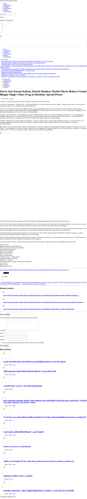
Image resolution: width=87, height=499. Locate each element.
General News (7, 11)
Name (2, 333)
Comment (3, 330)
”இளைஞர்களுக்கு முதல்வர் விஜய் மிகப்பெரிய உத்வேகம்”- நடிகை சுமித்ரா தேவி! (23, 63)
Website (2, 339)
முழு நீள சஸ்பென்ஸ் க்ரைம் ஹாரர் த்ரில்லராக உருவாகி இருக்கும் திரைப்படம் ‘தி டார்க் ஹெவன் (27, 61)
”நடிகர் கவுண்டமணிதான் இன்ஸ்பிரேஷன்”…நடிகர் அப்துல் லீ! (18, 70)
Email (2, 336)
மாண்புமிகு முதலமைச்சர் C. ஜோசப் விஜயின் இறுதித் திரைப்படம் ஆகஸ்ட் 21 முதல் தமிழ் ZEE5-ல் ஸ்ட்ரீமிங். (30, 76)
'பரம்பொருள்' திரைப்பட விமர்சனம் (34, 284)
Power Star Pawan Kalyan (61, 270)
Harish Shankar (4, 270)
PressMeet (6, 6)
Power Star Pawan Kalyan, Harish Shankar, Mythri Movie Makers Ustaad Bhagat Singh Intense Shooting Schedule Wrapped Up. (41, 295)
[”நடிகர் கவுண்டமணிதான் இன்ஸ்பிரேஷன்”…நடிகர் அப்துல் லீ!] (6, 428)
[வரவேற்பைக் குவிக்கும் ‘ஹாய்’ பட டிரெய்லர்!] (6, 472)
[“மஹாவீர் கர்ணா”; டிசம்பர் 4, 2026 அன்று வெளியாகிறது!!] (6, 382)
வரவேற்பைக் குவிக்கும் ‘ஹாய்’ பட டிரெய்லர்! (13, 75)
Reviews (5, 9)
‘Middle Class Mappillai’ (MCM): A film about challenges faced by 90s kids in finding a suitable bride (28, 73)
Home (5, 3)
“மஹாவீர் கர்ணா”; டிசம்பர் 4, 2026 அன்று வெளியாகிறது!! (17, 64)
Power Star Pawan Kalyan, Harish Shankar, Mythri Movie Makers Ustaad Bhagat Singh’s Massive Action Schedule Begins (38, 309)
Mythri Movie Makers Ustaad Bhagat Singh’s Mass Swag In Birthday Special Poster (31, 270)
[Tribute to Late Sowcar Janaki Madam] (6, 443)
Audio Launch (7, 8)
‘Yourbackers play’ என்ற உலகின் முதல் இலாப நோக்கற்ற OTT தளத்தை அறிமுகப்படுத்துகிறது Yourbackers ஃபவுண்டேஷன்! (35, 69)
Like (12, 98)
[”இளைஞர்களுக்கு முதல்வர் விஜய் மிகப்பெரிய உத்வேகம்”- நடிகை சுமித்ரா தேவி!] (4, 368)
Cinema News (7, 5)
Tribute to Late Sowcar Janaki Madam (11, 72)
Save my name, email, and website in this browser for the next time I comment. (23, 342)
